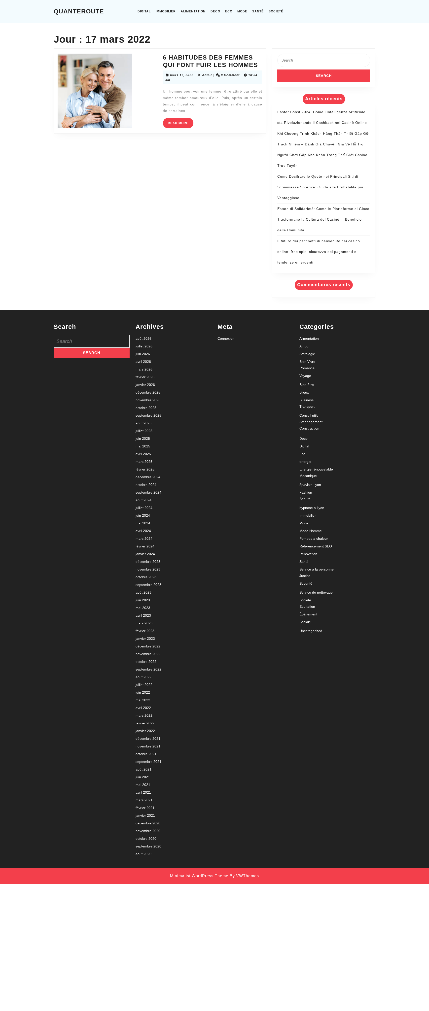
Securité (305, 583)
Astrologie (307, 354)
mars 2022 (144, 715)
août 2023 (143, 592)
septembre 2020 (148, 846)
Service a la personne (316, 569)
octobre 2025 (146, 408)
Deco (215, 11)
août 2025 (143, 423)
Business (306, 400)
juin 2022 (143, 692)
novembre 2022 (148, 654)
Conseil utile (309, 415)
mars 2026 (144, 369)
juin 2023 (143, 600)
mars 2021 (144, 800)
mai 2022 (143, 700)
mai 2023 (143, 608)
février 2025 (145, 469)
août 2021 (143, 769)
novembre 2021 (148, 746)
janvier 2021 (145, 815)
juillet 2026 (144, 346)
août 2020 (143, 854)
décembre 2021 (148, 739)
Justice (304, 576)
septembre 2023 (148, 585)
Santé (258, 11)
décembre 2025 (148, 392)
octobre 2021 (146, 754)
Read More (180, 124)
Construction (309, 428)
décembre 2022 (148, 646)
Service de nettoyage (316, 592)
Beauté (305, 499)
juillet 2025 (144, 431)
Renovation (308, 554)
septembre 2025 (148, 415)
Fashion (305, 492)
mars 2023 (144, 623)
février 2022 (145, 723)
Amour (304, 346)
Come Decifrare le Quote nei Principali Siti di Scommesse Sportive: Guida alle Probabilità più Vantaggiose (320, 187)
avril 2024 (143, 531)
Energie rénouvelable (316, 469)
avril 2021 (143, 792)
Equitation (307, 606)
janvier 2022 (145, 731)
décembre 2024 (148, 477)
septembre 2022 (148, 669)
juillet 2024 (144, 508)
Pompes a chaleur (313, 538)
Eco (228, 11)
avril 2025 (143, 454)
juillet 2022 (144, 685)
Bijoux (304, 392)
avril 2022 (143, 708)
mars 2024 (144, 538)
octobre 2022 (146, 662)
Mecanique (308, 476)
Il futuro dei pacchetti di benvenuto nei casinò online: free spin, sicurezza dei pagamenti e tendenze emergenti (318, 251)
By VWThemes (244, 876)
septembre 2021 (148, 762)
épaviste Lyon (310, 485)
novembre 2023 (148, 569)
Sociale (305, 622)
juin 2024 (143, 515)
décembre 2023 (148, 562)
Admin (207, 75)
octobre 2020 (146, 839)
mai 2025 (143, 446)
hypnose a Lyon (311, 508)
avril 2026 (143, 362)
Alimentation (193, 11)
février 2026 (145, 377)
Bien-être (306, 385)
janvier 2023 (145, 638)
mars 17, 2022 (181, 75)
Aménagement (310, 422)
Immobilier (166, 11)
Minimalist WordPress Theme (199, 876)
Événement (308, 614)
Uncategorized (310, 631)
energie (305, 462)
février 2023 (145, 631)
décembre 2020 (148, 823)
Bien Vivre (307, 362)
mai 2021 (143, 785)
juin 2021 (143, 777)
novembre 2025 (148, 400)
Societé (276, 11)
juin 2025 (143, 438)
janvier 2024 (145, 554)
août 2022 (143, 677)
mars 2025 (144, 462)
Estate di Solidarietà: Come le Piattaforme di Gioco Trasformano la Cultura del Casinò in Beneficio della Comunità (323, 219)
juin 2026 (143, 354)
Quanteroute (79, 11)
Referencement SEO (315, 546)
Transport (307, 406)
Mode (242, 11)
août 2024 (143, 500)
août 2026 (143, 338)
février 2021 (145, 808)
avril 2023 (143, 615)
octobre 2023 (146, 577)
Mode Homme (310, 531)
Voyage (305, 376)
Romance (307, 368)
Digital (144, 11)
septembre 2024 (148, 492)
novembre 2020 (148, 831)
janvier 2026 (145, 385)
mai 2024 (143, 523)
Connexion (225, 338)
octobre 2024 (146, 485)
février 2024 (145, 546)
